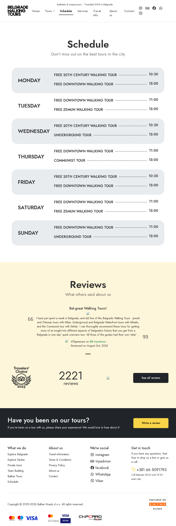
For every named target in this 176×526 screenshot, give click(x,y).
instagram (101, 454)
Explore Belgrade (18, 454)
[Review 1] (88, 354)
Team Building (16, 471)
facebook (101, 467)
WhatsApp (102, 474)
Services (83, 11)
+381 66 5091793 (151, 470)
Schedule (66, 11)
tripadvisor (99, 342)
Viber (98, 480)
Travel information (59, 454)
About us (113, 13)
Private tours (15, 465)
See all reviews (151, 378)
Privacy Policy (57, 465)
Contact (129, 11)
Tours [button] (49, 11)
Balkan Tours (15, 476)
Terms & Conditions (60, 460)
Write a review (151, 423)
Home (36, 11)
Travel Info (97, 13)
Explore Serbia (16, 460)
